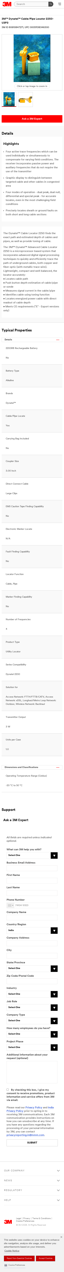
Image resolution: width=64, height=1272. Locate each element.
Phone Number (16, 900)
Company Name (16, 912)
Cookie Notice (11, 1251)
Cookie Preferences (25, 1221)
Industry (12, 988)
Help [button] (7, 1200)
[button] (15, 1265)
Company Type (16, 1015)
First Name (13, 875)
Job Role (12, 1001)
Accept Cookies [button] (45, 1258)
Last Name (13, 887)
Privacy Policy (33, 1107)
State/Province (16, 962)
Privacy (26, 1218)
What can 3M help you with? (24, 849)
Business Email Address (21, 863)
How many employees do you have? (28, 1028)
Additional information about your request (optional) (27, 1057)
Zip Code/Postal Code (20, 976)
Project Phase (15, 1041)
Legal (18, 1218)
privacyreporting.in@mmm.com (25, 1135)
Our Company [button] (14, 1171)
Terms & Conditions (41, 1218)
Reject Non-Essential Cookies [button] (19, 1258)
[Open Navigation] (59, 4)
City (9, 950)
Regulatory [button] (13, 1190)
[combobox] (10, 905)
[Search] (50, 4)
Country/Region (16, 924)
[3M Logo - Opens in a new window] (6, 4)
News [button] (8, 1180)
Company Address (18, 938)
